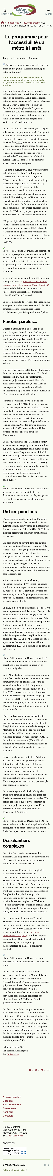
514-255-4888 (16, 1135)
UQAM (28, 928)
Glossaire (8, 1115)
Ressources (13, 22)
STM (18, 142)
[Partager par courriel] (48, 1070)
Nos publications (12, 1104)
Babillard (8, 1112)
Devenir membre (12, 1097)
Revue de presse (31, 22)
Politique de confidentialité (15, 1170)
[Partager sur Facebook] (30, 1070)
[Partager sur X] (36, 1070)
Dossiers (8, 1101)
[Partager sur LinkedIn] (42, 1070)
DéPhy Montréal (26, 10)
